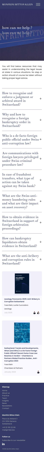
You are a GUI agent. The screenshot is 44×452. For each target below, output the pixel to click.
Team (4, 398)
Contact (5, 408)
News (4, 403)
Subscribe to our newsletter (13, 440)
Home (4, 390)
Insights (5, 400)
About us (6, 393)
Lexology (8, 309)
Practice (5, 395)
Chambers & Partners (13, 368)
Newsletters (7, 406)
